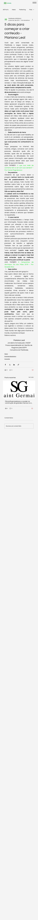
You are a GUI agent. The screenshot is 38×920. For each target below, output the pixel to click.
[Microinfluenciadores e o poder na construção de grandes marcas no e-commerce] (19, 389)
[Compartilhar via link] (18, 364)
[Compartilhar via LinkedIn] (14, 364)
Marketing (22, 9)
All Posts (5, 9)
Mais (30, 9)
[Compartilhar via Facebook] (5, 364)
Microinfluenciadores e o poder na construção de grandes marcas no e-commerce (18, 402)
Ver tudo (31, 377)
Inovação (7, 359)
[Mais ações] (32, 19)
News (14, 9)
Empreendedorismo (10, 356)
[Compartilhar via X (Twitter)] (10, 364)
